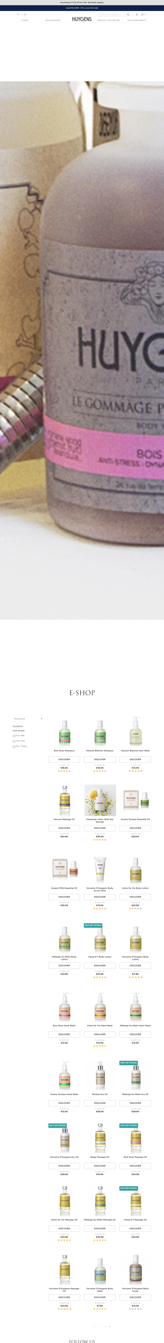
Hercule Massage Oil (64, 819)
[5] (70, 771)
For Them (21, 746)
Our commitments (136, 20)
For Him (20, 741)
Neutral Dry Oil (99, 1094)
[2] (61, 771)
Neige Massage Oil (99, 1157)
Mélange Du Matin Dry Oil (135, 1094)
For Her (20, 735)
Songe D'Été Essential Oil (64, 888)
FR (18, 14)
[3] (64, 771)
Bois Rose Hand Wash (64, 1026)
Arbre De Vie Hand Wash (100, 1026)
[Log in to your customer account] (137, 14)
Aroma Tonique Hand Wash (64, 1094)
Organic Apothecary (109, 20)
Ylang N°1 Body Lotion (99, 957)
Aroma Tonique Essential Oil (135, 819)
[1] (59, 771)
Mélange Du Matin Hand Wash (135, 1026)
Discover (64, 759)
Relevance (28, 718)
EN (25, 14)
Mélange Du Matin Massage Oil (99, 1220)
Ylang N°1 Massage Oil (135, 1220)
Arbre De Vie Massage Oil (64, 1220)
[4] (67, 771)
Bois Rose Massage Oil (135, 1157)
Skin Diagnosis (52, 20)
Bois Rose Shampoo (64, 751)
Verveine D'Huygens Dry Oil (64, 1157)
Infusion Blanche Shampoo (100, 751)
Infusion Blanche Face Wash (135, 751)
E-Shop (24, 20)
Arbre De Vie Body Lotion (135, 888)
